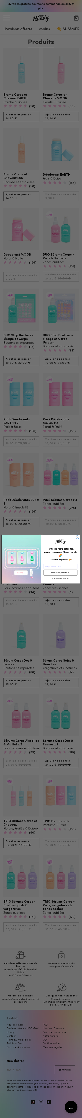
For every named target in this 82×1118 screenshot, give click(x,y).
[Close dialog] (77, 537)
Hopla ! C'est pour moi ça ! (60, 572)
